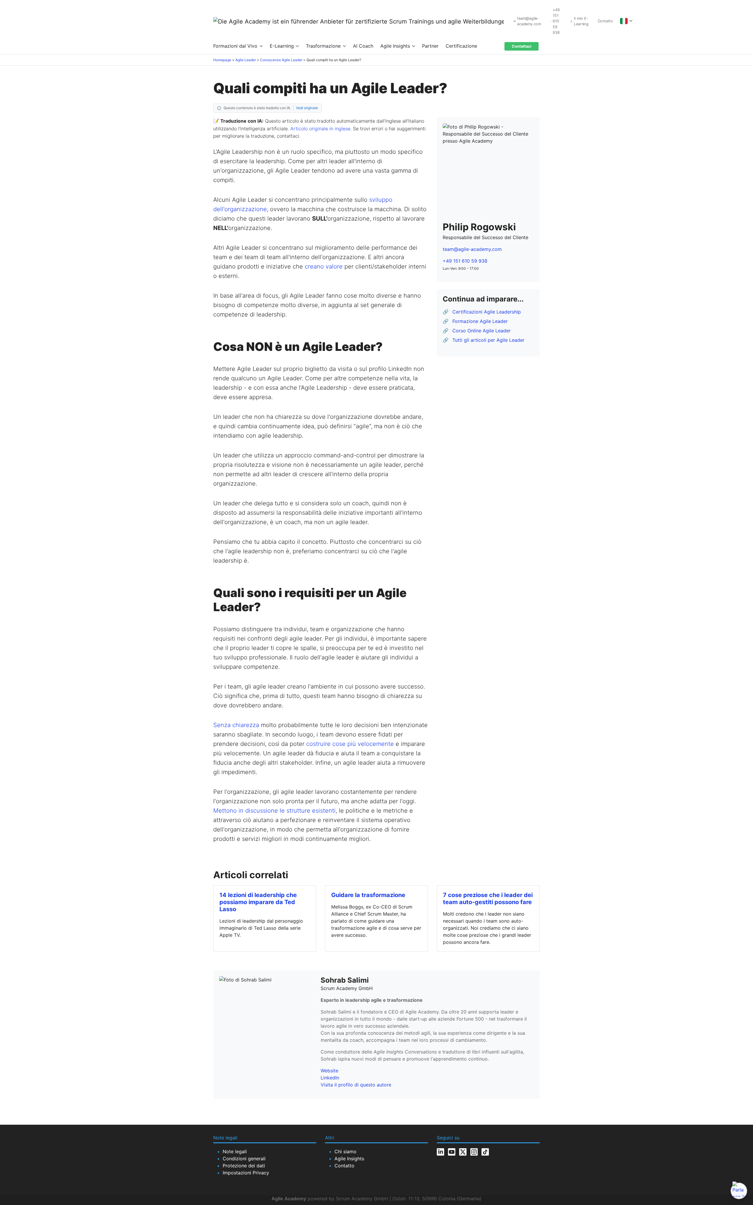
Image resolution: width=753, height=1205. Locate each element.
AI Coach (363, 46)
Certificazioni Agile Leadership (486, 312)
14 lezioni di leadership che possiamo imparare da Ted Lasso (258, 902)
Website (329, 1071)
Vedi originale (307, 108)
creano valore (324, 266)
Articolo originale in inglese (320, 128)
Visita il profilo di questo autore (356, 1085)
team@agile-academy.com (472, 249)
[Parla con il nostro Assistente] (739, 1191)
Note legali (235, 1151)
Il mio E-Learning (581, 21)
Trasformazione (324, 46)
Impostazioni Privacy (246, 1173)
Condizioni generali (244, 1158)
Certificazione (461, 46)
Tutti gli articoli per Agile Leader (488, 340)
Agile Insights (396, 46)
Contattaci (521, 46)
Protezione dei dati (244, 1166)
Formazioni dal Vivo (236, 46)
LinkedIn (330, 1078)
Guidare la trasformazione (368, 895)
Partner (430, 46)
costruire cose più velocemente (350, 743)
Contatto (605, 21)
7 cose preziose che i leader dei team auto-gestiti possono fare (488, 898)
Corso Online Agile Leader (481, 331)
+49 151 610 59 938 (465, 261)
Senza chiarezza (236, 725)
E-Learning (282, 46)
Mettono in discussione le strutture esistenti (274, 810)
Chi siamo (345, 1151)
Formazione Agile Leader (480, 321)
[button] (625, 21)
